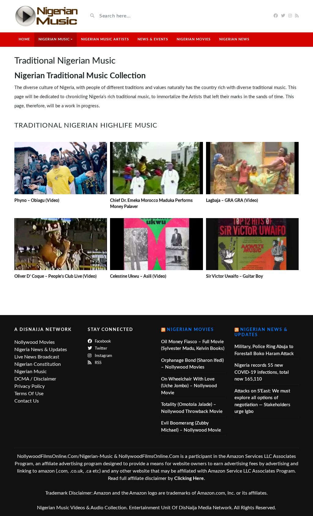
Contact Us (26, 401)
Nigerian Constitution (37, 364)
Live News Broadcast (36, 357)
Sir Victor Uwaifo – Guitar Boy (234, 276)
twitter (100, 349)
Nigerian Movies (194, 39)
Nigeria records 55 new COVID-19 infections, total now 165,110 (261, 372)
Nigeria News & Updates (40, 349)
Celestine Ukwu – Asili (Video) (138, 276)
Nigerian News (234, 39)
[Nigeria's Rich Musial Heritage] (46, 16)
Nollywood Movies (34, 342)
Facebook (102, 341)
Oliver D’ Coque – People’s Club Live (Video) (55, 276)
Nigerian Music (54, 39)
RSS (97, 363)
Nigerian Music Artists (105, 39)
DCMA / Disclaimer (35, 379)
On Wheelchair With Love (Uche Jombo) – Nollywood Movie (189, 386)
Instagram (103, 356)
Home (24, 39)
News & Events (153, 39)
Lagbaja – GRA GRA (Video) (232, 201)
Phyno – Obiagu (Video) (36, 201)
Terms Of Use (28, 393)
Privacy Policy (29, 386)
